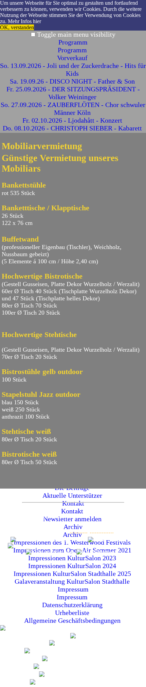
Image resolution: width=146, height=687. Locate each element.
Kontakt (78, 530)
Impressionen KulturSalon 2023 (73, 558)
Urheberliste (73, 612)
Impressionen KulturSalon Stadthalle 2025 (73, 573)
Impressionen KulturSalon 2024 (73, 565)
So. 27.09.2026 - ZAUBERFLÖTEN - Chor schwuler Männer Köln (73, 108)
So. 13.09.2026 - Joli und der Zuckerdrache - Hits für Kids (73, 69)
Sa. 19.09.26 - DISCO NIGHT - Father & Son (73, 81)
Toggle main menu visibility (76, 34)
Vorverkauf (73, 57)
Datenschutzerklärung (73, 605)
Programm (73, 42)
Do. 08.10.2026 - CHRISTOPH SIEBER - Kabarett (73, 128)
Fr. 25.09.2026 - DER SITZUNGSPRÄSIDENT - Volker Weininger (73, 93)
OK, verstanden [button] (17, 27)
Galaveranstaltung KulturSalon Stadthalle (73, 581)
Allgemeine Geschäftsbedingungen (73, 620)
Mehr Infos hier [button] (24, 21)
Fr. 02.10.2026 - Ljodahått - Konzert (73, 120)
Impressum (73, 589)
